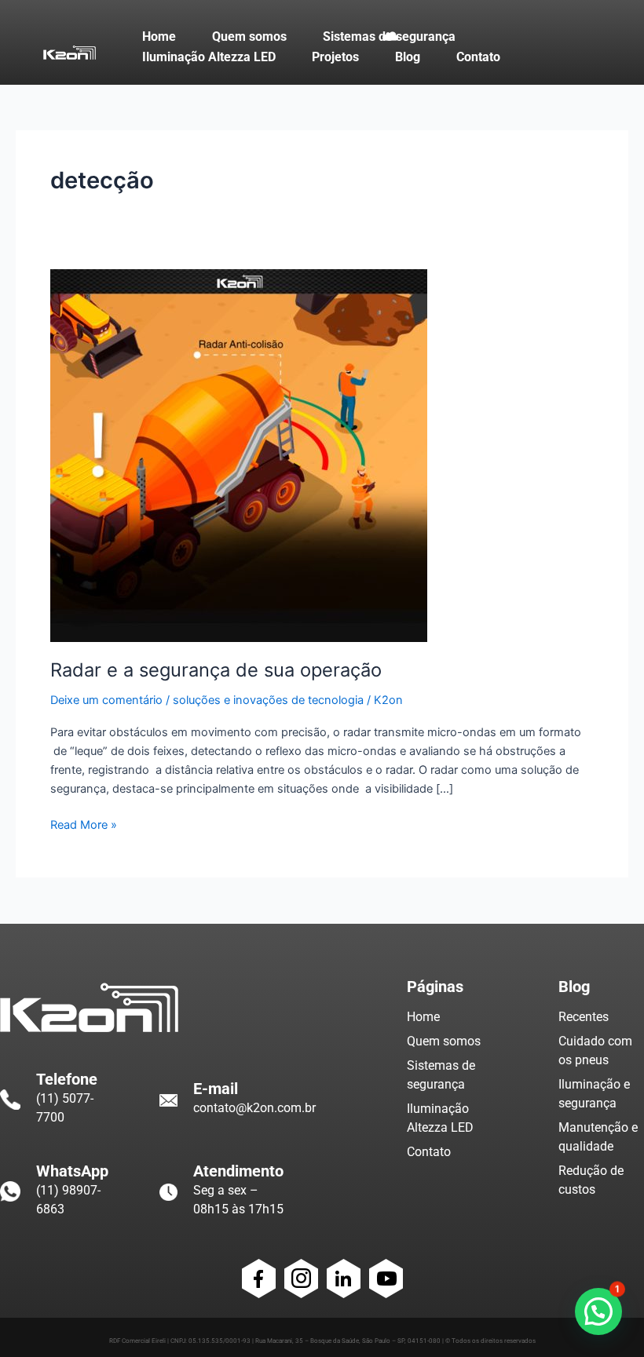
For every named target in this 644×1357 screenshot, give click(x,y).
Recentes (583, 1016)
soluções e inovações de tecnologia (268, 700)
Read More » (83, 823)
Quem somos (444, 1041)
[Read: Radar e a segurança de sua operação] (238, 454)
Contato (429, 1151)
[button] (598, 1311)
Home (423, 1016)
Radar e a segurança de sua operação (216, 669)
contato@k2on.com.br (254, 1107)
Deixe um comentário (106, 700)
